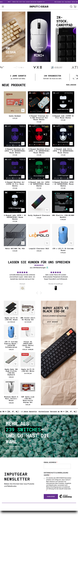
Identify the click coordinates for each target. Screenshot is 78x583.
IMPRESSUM (45, 527)
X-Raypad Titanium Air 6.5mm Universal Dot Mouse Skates (39, 117)
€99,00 (11, 377)
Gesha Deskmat (15, 116)
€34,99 (15, 251)
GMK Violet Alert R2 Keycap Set (28, 318)
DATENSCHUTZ (46, 524)
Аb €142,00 (28, 373)
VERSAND (44, 518)
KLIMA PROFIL (46, 521)
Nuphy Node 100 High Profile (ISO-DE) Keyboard (11, 372)
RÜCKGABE (45, 530)
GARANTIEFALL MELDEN (11, 547)
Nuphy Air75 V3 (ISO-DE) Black (11, 318)
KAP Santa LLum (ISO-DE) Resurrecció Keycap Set (27, 399)
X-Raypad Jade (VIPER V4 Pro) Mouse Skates (63, 117)
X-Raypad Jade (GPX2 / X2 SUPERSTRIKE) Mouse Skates (15, 217)
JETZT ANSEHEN (52, 322)
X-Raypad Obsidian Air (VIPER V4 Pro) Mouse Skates (15, 184)
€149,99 (63, 219)
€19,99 (39, 217)
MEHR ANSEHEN (71, 85)
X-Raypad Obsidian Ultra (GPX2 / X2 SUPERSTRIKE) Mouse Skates (39, 151)
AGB (42, 533)
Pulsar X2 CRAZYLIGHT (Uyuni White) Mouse (28, 344)
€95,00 (27, 404)
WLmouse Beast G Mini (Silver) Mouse (11, 398)
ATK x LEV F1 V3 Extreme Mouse (63, 249)
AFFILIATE (5, 553)
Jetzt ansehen (11, 451)
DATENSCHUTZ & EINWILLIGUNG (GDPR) (56, 474)
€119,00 (63, 252)
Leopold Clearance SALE (39, 248)
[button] (71, 6)
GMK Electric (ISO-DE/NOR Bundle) (63, 216)
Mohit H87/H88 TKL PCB (15, 248)
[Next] (75, 77)
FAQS (4, 550)
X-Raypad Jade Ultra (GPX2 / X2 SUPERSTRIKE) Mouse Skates (63, 151)
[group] (39, 77)
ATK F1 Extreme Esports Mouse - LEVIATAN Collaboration (11, 344)
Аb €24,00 (27, 322)
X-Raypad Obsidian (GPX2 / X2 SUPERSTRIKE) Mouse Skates (63, 184)
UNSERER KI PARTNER (10, 556)
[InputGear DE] (39, 6)
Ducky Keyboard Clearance (39, 215)
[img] (39, 265)
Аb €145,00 (11, 322)
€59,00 (39, 251)
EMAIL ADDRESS (50, 462)
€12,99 (39, 122)
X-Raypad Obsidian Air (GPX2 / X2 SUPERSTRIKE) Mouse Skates (14, 151)
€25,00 (15, 118)
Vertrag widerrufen (8, 559)
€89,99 (11, 403)
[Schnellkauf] (47, 209)
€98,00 (11, 349)
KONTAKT (5, 544)
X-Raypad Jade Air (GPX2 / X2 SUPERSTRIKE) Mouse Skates (39, 184)
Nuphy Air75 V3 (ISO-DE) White (27, 370)
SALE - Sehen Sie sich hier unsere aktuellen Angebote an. (35, 2)
